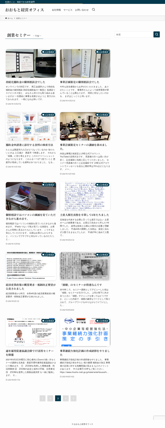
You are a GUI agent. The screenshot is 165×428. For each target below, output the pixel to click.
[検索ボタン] (93, 10)
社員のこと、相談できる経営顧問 (20, 2)
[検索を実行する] (156, 34)
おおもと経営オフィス (24, 9)
